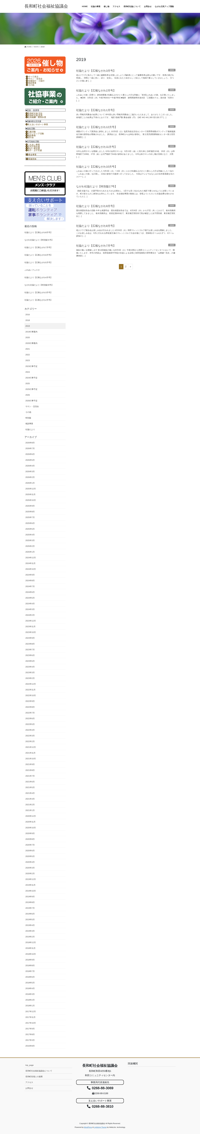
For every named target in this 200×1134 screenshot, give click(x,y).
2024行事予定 (31, 378)
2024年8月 (30, 580)
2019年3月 (30, 931)
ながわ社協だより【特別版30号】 (38, 285)
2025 (27, 383)
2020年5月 (30, 856)
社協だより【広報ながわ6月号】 (38, 255)
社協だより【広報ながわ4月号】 (38, 277)
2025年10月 (30, 500)
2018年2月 (30, 1000)
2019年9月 (30, 896)
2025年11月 (30, 494)
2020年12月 (30, 816)
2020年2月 (30, 873)
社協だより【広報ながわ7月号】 (96, 245)
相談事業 (29, 423)
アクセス (29, 1082)
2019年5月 (30, 919)
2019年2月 (30, 937)
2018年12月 (30, 942)
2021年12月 (30, 747)
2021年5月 (30, 787)
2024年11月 (30, 563)
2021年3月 (30, 799)
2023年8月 (30, 644)
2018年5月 (30, 983)
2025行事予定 (31, 389)
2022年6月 (30, 718)
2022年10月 (30, 695)
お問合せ (29, 1088)
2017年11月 (30, 1017)
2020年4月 (30, 862)
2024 (27, 372)
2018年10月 (30, 954)
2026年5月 (30, 460)
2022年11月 (30, 690)
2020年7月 (30, 845)
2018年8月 (30, 965)
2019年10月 (30, 891)
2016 (27, 314)
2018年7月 (30, 971)
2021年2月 (30, 804)
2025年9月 (30, 506)
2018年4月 (30, 988)
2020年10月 (30, 828)
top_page (29, 1065)
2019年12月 (30, 879)
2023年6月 (30, 655)
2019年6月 (30, 914)
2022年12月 (30, 684)
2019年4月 (30, 925)
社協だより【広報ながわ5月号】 (38, 262)
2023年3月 (30, 672)
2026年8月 (30, 443)
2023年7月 (30, 649)
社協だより (30, 429)
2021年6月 (30, 782)
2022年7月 (30, 713)
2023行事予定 (31, 366)
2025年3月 (30, 540)
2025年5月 (30, 529)
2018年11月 (30, 948)
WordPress (88, 1127)
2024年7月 (30, 586)
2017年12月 (30, 1011)
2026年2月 (30, 477)
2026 (27, 395)
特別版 (28, 418)
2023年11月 (30, 626)
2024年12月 (30, 557)
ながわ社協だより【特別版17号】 (96, 186)
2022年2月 (30, 741)
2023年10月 (30, 632)
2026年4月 (30, 466)
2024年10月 (30, 569)
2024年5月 (30, 598)
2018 (27, 320)
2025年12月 (30, 489)
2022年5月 (30, 724)
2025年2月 (30, 546)
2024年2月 (30, 615)
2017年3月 (30, 1040)
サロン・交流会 (32, 406)
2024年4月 (30, 603)
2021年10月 (30, 759)
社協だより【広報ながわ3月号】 (96, 70)
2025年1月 (30, 552)
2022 (27, 355)
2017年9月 (30, 1029)
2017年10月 (30, 1023)
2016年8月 (30, 1046)
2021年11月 (30, 753)
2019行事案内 (31, 332)
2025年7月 (30, 517)
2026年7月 (30, 448)
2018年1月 (30, 1005)
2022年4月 (30, 730)
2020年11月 (30, 822)
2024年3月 (30, 609)
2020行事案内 (31, 343)
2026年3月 (30, 471)
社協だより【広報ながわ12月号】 (96, 127)
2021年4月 (30, 793)
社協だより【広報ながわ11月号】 (96, 146)
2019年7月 (30, 908)
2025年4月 (30, 535)
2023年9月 (30, 638)
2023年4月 (30, 667)
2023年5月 (30, 661)
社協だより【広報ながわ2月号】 (96, 90)
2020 (27, 337)
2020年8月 (30, 839)
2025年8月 (30, 512)
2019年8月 (30, 902)
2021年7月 (30, 776)
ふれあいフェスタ (32, 270)
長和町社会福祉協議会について (38, 1071)
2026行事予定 (31, 401)
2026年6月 (30, 454)
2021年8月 (30, 770)
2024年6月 (30, 592)
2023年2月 (30, 678)
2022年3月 (30, 736)
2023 (27, 360)
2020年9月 (30, 833)
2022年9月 (30, 701)
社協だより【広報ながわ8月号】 (96, 225)
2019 (27, 326)
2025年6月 (30, 523)
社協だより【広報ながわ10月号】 (96, 166)
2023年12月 (30, 621)
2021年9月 (30, 764)
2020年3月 (30, 868)
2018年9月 (30, 960)
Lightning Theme (100, 1127)
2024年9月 (30, 575)
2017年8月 (30, 1034)
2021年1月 (30, 810)
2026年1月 (30, 483)
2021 (27, 349)
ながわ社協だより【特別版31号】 (38, 240)
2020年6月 (30, 850)
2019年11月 (30, 885)
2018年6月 (30, 977)
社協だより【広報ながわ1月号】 (96, 110)
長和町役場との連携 (34, 1076)
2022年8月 (30, 707)
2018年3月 (30, 994)
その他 (28, 412)
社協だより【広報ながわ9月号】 (96, 206)
